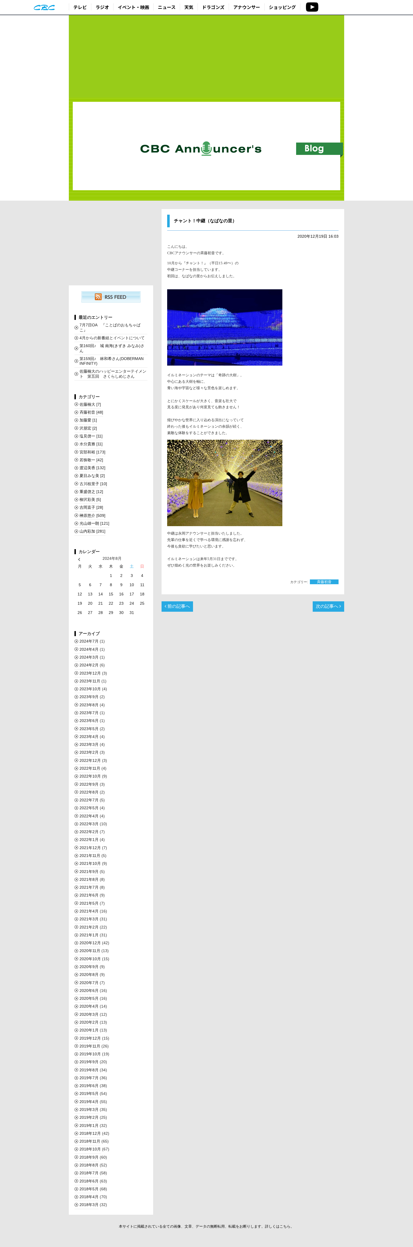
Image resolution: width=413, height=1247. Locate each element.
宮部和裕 (92, 452)
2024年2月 (89, 665)
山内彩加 (92, 531)
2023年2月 (89, 752)
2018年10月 (90, 1149)
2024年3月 (89, 657)
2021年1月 (89, 935)
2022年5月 (89, 808)
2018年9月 (89, 1157)
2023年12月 (90, 673)
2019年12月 (90, 1038)
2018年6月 (89, 1181)
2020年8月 (89, 974)
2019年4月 (89, 1101)
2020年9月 (89, 966)
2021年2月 (89, 927)
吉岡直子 (91, 507)
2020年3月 (89, 1014)
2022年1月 (89, 839)
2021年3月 (89, 919)
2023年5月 (89, 728)
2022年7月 (89, 800)
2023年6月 (89, 720)
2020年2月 (89, 1022)
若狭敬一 (91, 460)
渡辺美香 (92, 468)
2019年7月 (89, 1078)
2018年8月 (89, 1165)
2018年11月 (90, 1141)
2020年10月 (90, 959)
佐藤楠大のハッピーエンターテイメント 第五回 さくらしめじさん (113, 373)
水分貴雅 (91, 444)
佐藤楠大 (90, 404)
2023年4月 (89, 736)
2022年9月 (89, 784)
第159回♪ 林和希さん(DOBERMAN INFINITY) (112, 361)
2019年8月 (89, 1070)
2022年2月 (89, 831)
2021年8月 (89, 879)
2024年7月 (89, 641)
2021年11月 (90, 855)
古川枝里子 (93, 484)
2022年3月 (89, 824)
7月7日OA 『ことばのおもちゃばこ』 (110, 327)
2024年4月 (89, 649)
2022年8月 (89, 792)
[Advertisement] (206, 56)
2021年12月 (90, 847)
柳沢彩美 (90, 499)
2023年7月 (89, 712)
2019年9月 (89, 1062)
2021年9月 (89, 871)
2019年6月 (89, 1085)
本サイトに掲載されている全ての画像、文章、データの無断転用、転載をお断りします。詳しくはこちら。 (206, 1226)
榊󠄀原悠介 (92, 515)
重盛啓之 (91, 491)
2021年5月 (89, 903)
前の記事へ (178, 606)
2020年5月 (89, 998)
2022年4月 (89, 816)
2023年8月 (89, 705)
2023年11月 (90, 681)
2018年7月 (89, 1173)
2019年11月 (90, 1046)
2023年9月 (89, 696)
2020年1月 (89, 1030)
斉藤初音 (324, 582)
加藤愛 (88, 420)
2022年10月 (90, 776)
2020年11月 (90, 950)
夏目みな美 (92, 475)
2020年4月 (89, 1006)
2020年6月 (89, 990)
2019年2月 (89, 1117)
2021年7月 (89, 887)
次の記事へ (327, 606)
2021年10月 (90, 863)
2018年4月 (89, 1197)
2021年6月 (89, 895)
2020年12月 (90, 943)
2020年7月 (89, 982)
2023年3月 (89, 744)
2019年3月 (89, 1109)
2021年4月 (89, 911)
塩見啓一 (91, 436)
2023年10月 (90, 689)
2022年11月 (90, 768)
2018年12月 (90, 1133)
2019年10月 (90, 1054)
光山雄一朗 (94, 523)
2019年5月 (89, 1093)
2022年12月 (90, 760)
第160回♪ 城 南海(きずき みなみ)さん (112, 348)
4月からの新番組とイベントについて (112, 338)
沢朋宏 (88, 428)
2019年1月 (89, 1125)
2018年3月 (89, 1204)
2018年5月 (89, 1189)
